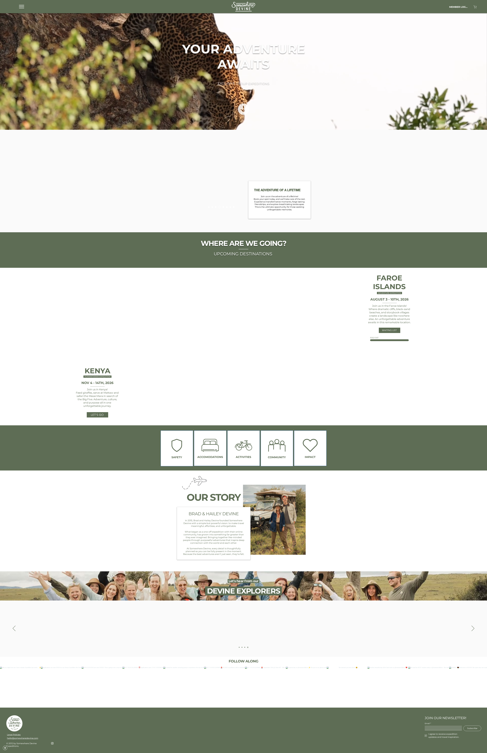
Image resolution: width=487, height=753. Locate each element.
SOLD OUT (374, 338)
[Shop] (475, 7)
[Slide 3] (243, 421)
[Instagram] (52, 743)
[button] (5, 747)
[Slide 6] (223, 207)
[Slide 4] (236, 342)
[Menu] (21, 6)
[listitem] (177, 448)
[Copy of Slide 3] (249, 421)
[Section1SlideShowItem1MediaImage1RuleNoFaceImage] (239, 647)
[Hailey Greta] (209, 207)
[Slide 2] (240, 421)
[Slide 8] (233, 207)
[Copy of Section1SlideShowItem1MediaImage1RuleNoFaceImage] (242, 647)
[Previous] (187, 307)
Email (428, 723)
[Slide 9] (220, 207)
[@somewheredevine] (243, 663)
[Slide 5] (213, 207)
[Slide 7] (216, 207)
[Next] (289, 307)
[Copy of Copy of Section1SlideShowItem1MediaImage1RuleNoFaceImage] (245, 647)
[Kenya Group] (227, 207)
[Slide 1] (230, 342)
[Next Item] (480, 687)
